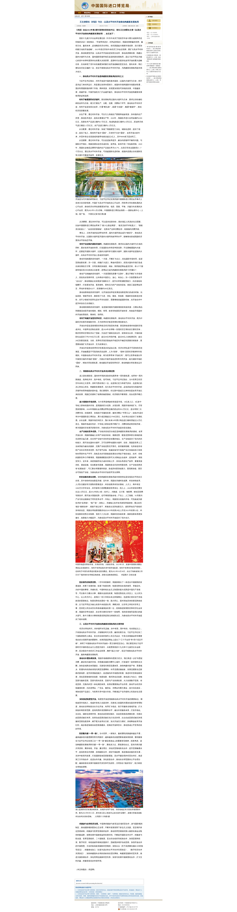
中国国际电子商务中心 (131, 903)
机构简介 (154, 24)
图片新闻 (87, 16)
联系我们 (154, 28)
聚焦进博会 (87, 12)
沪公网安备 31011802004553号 (128, 909)
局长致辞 (154, 20)
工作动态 (96, 12)
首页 (79, 12)
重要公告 (113, 12)
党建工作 (105, 12)
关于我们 (122, 12)
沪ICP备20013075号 (132, 907)
